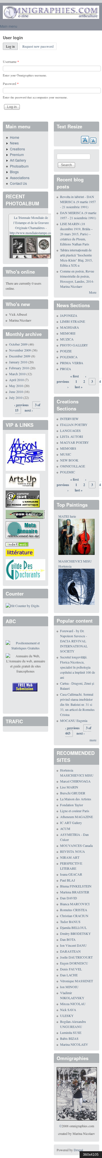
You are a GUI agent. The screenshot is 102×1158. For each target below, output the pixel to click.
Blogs (14, 171)
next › (29, 410)
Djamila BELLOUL (73, 927)
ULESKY (67, 1015)
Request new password (38, 46)
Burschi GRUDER (72, 793)
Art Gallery (18, 160)
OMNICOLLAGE (72, 466)
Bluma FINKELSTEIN (76, 886)
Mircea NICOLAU (73, 1003)
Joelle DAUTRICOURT (76, 957)
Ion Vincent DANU (73, 945)
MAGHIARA (69, 327)
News (14, 142)
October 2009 (18, 344)
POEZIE (66, 351)
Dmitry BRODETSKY (75, 933)
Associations (19, 177)
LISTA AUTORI (71, 436)
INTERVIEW (69, 418)
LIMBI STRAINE (72, 321)
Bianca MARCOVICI (75, 904)
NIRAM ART (69, 857)
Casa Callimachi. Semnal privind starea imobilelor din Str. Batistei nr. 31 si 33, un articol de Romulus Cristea (77, 704)
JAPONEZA (68, 315)
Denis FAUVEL (71, 969)
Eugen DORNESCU (74, 963)
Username (11, 61)
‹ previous (21, 405)
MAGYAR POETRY (74, 442)
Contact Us (18, 183)
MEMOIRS (68, 448)
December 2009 (19, 356)
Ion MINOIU (69, 987)
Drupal (78, 1150)
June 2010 (16, 391)
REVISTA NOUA (72, 851)
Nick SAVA (68, 1009)
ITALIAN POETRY (74, 424)
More (92, 292)
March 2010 (17, 374)
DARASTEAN (70, 951)
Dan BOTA (68, 939)
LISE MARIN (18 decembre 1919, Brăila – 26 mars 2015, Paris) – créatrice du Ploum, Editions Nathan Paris (76, 233)
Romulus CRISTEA (73, 909)
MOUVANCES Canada (76, 845)
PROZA (65, 368)
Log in (12, 46)
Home (14, 137)
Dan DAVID (68, 898)
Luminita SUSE (70, 1032)
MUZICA (67, 339)
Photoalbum (19, 166)
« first (74, 376)
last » (78, 386)
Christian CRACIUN (74, 915)
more (93, 740)
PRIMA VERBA (71, 363)
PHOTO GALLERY (74, 345)
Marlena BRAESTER (74, 892)
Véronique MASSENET (76, 981)
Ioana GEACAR (71, 874)
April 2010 (16, 379)
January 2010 (18, 362)
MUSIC (65, 454)
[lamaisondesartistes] (25, 452)
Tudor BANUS (70, 921)
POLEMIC (67, 472)
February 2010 (19, 368)
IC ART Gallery (71, 822)
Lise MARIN (69, 787)
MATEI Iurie (67, 516)
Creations (17, 148)
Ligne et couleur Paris (74, 810)
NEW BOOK (69, 460)
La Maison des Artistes (75, 799)
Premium (17, 154)
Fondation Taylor (71, 805)
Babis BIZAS (69, 1038)
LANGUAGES (70, 430)
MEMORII (67, 333)
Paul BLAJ (67, 880)
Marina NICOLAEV (74, 1044)
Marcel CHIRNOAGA (75, 781)
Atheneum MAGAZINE (76, 816)
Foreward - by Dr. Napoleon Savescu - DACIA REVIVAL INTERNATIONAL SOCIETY (74, 641)
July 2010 (15, 397)
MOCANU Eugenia (73, 720)
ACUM (65, 828)
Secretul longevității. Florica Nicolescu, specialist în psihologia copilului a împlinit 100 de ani (77, 667)
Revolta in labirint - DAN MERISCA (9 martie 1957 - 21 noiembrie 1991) (78, 201)
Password (11, 83)
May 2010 (16, 385)
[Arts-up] (23, 480)
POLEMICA (69, 357)
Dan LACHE (69, 975)
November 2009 (20, 350)
